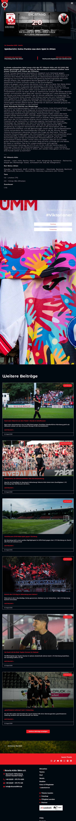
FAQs (41, 818)
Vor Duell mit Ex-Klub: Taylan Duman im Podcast (21, 652)
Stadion (42, 781)
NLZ (41, 775)
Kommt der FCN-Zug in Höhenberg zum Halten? (20, 594)
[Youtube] (58, 761)
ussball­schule (44, 787)
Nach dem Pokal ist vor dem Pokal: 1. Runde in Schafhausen (25, 421)
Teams (42, 772)
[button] (72, 3)
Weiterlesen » (9, 430)
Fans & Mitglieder (46, 785)
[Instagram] (51, 761)
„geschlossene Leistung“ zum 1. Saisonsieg (18, 710)
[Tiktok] (55, 761)
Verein (41, 778)
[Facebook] (61, 761)
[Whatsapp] (64, 761)
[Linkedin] (71, 761)
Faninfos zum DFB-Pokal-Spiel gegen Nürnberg (20, 536)
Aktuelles (43, 769)
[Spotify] (68, 761)
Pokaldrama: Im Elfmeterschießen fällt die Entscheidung (24, 478)
